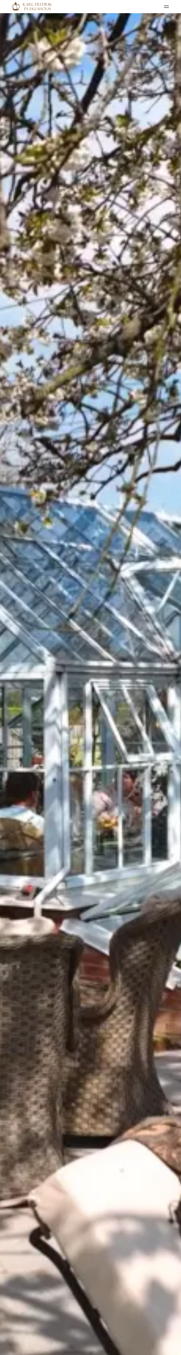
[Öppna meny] (166, 6)
